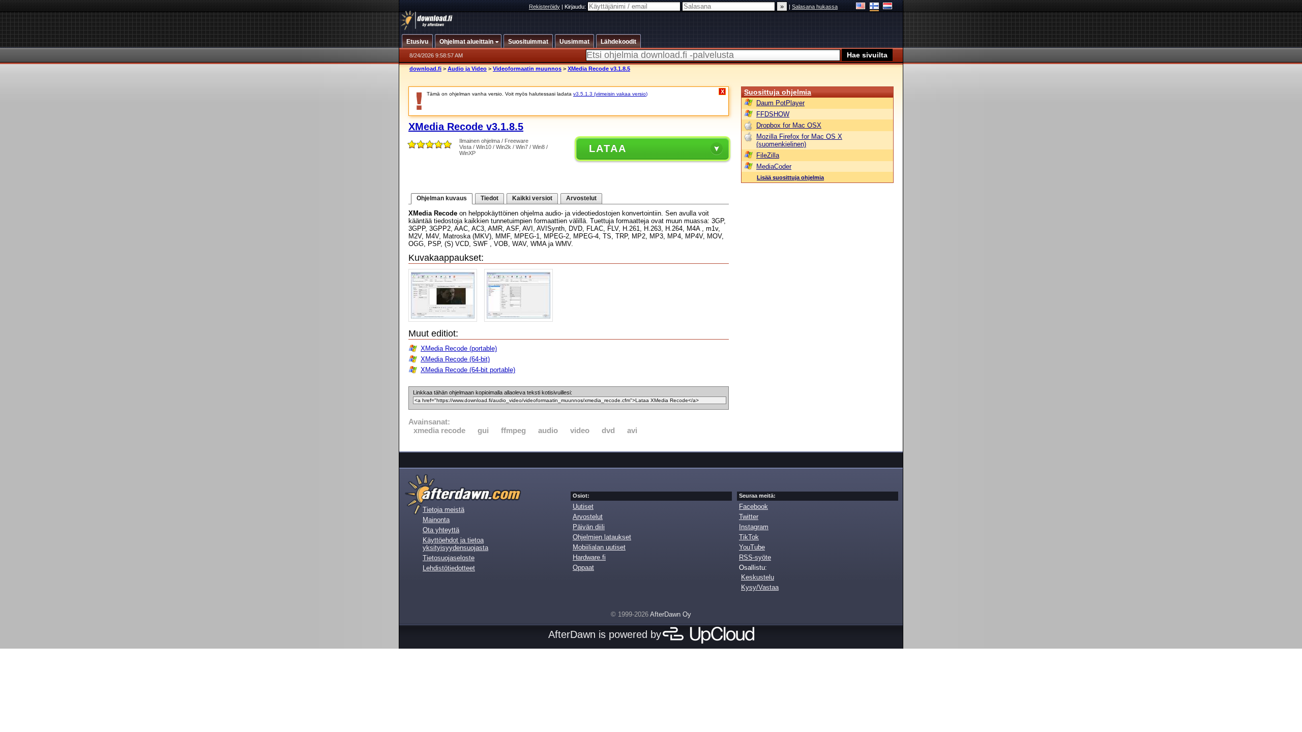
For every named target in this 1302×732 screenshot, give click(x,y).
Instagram (753, 527)
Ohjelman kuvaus (442, 198)
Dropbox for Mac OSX (788, 125)
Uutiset (583, 506)
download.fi (425, 69)
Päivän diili (589, 527)
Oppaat (583, 567)
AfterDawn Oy (670, 614)
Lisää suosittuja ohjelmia (790, 177)
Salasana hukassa (815, 7)
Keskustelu (757, 577)
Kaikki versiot (532, 198)
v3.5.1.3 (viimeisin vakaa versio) (610, 94)
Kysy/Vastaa (760, 587)
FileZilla (767, 155)
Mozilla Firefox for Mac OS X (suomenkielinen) (799, 140)
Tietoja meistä (443, 509)
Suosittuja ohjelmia (777, 92)
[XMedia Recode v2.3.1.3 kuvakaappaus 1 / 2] (445, 319)
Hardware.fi (589, 557)
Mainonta (436, 520)
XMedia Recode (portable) (459, 348)
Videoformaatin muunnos (527, 69)
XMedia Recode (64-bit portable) (468, 370)
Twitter (748, 517)
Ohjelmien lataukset (602, 537)
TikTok (749, 537)
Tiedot (489, 198)
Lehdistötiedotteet (449, 568)
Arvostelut (581, 198)
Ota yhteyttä (441, 530)
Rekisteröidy (544, 7)
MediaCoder (773, 166)
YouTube (752, 547)
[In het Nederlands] (888, 7)
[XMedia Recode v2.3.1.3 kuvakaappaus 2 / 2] (521, 319)
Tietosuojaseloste (449, 558)
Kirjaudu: (576, 7)
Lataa (608, 148)
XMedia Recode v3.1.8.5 (599, 69)
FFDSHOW (772, 114)
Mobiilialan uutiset (599, 547)
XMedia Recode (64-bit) (455, 359)
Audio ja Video (467, 69)
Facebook (753, 506)
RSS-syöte (755, 557)
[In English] (861, 7)
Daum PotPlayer (780, 103)
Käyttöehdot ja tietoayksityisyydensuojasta (455, 544)
